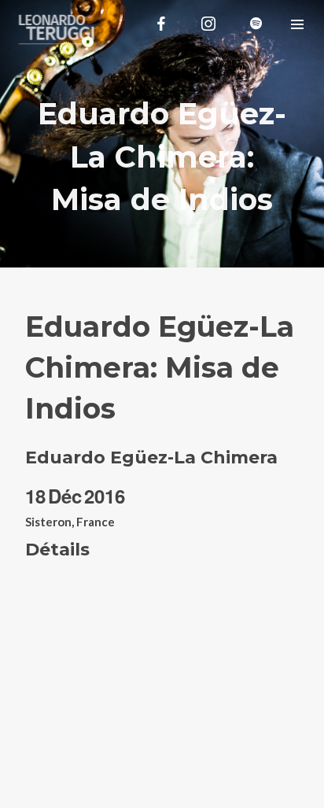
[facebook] (161, 23)
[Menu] (297, 23)
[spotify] (255, 23)
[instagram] (208, 23)
